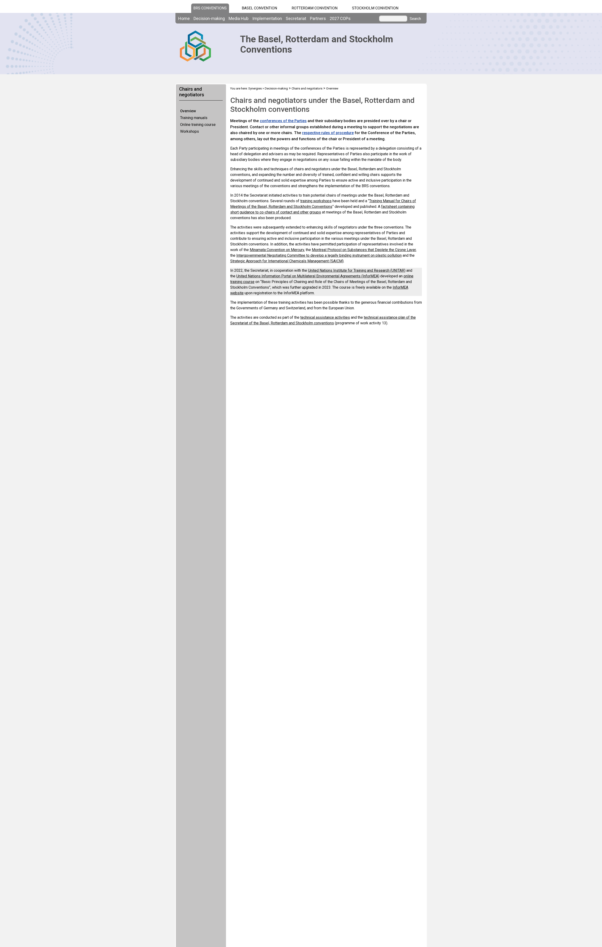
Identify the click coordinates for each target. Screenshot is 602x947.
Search (415, 19)
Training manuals (193, 118)
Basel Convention (259, 8)
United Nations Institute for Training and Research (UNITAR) (356, 270)
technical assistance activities (325, 317)
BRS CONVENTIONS (210, 8)
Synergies (255, 88)
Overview (188, 111)
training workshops (316, 201)
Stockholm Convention (375, 8)
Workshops (189, 131)
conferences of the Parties (283, 121)
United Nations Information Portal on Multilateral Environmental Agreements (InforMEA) (307, 276)
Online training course (198, 124)
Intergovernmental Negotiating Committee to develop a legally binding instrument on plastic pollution (319, 255)
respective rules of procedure (328, 133)
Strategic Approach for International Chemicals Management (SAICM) (287, 261)
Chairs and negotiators (307, 88)
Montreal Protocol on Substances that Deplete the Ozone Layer (364, 250)
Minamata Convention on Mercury (277, 250)
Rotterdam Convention (314, 8)
